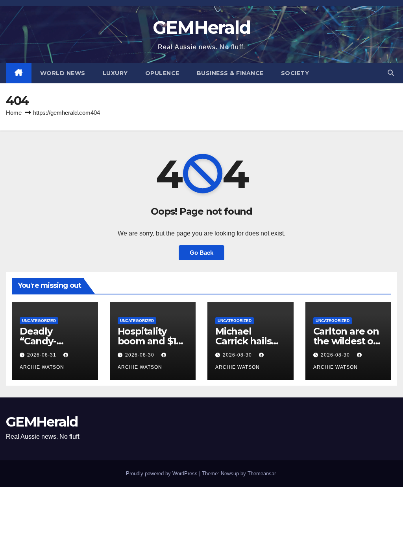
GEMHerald (202, 27)
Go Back (201, 252)
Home (14, 112)
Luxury (115, 73)
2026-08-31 (42, 355)
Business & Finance (230, 73)
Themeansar (261, 473)
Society (295, 73)
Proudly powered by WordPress (162, 473)
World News (62, 73)
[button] (391, 73)
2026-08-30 (140, 355)
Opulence (162, 73)
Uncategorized (39, 320)
